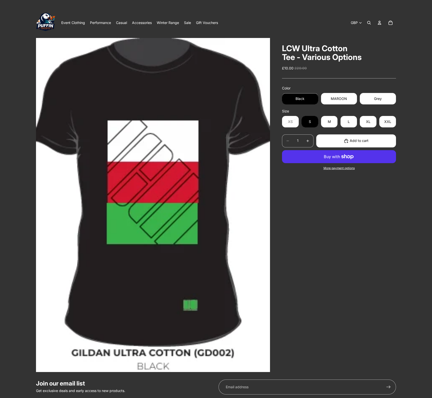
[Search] (369, 22)
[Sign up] (388, 387)
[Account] (379, 22)
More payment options (339, 168)
